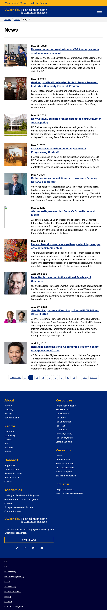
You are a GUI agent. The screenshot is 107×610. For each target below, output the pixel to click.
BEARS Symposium (66, 475)
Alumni (7, 451)
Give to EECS (29, 539)
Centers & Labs (63, 459)
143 (85, 377)
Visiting (8, 413)
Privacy (7, 596)
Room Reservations (66, 405)
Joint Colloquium (64, 471)
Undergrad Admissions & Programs (21, 495)
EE (5, 561)
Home (7, 19)
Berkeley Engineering (14, 576)
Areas (59, 455)
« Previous (16, 377)
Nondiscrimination (12, 591)
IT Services (61, 429)
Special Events (11, 417)
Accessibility (10, 586)
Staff (6, 443)
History (8, 405)
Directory (9, 431)
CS (5, 566)
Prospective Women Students (19, 507)
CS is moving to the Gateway (34, 3)
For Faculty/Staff (64, 437)
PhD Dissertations (65, 467)
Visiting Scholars (64, 441)
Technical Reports (65, 463)
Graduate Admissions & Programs (21, 499)
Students (9, 447)
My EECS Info (63, 409)
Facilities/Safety (64, 433)
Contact (8, 481)
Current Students (12, 511)
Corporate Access (65, 489)
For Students (62, 413)
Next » (94, 377)
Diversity (8, 409)
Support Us (10, 465)
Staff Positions (11, 477)
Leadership (9, 435)
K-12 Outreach (11, 469)
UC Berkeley (10, 571)
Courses (8, 503)
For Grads (61, 417)
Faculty (8, 439)
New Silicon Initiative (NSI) (69, 493)
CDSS (7, 581)
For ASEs (60, 425)
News (17, 19)
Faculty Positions (13, 473)
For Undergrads (63, 421)
